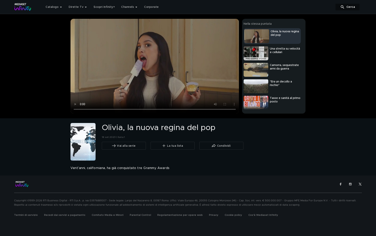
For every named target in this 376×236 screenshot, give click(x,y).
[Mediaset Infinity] (23, 7)
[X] (360, 184)
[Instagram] (350, 184)
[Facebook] (340, 184)
